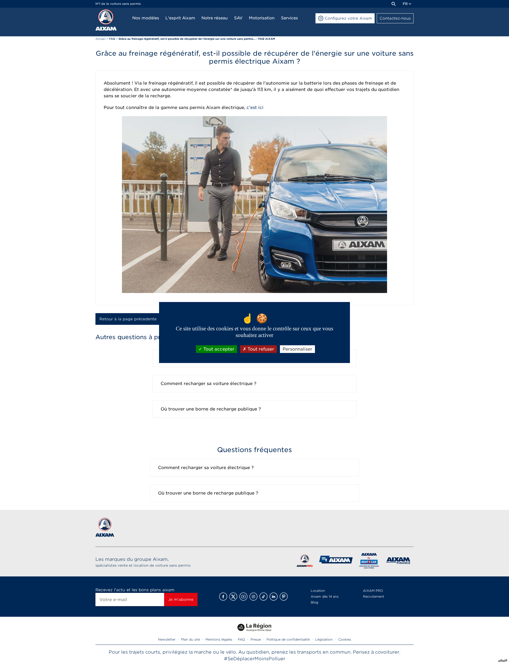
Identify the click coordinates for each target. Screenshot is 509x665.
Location (318, 591)
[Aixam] (106, 19)
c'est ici (255, 107)
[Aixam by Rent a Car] (369, 562)
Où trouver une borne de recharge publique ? (211, 409)
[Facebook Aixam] (223, 597)
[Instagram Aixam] (253, 597)
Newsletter (166, 639)
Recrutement (373, 596)
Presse (256, 639)
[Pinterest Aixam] (284, 597)
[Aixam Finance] (398, 562)
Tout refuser (260, 349)
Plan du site (190, 639)
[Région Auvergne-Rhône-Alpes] (254, 633)
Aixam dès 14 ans (325, 596)
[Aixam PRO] (304, 561)
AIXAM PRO (373, 591)
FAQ (241, 639)
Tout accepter (218, 349)
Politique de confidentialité (288, 639)
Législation (324, 639)
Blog (314, 602)
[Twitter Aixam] (233, 597)
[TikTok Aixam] (263, 597)
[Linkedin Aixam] (274, 597)
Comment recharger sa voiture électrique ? (208, 383)
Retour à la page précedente (128, 319)
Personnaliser (297, 349)
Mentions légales (218, 639)
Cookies (344, 639)
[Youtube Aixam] (243, 597)
